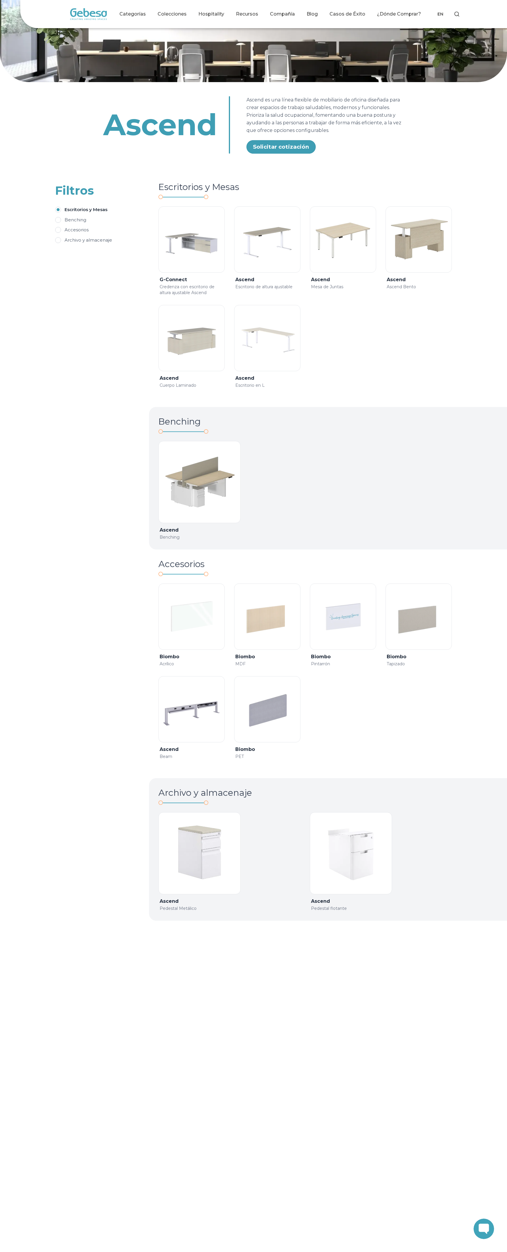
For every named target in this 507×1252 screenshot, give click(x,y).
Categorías (132, 14)
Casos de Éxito (347, 14)
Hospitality (211, 14)
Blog (312, 14)
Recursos (247, 14)
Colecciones (172, 14)
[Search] (457, 14)
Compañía (282, 14)
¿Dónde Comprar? (399, 14)
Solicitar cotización (281, 146)
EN (440, 14)
